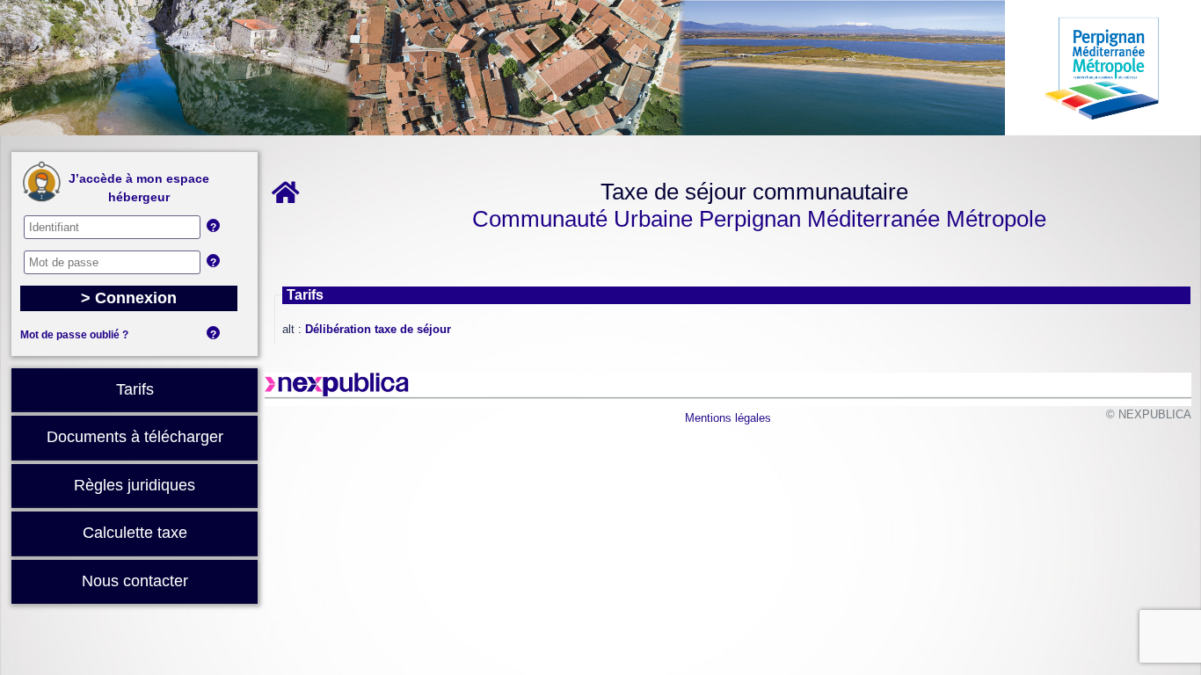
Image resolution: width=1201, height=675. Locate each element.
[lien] (289, 197)
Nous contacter (135, 581)
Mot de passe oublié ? (74, 335)
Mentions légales (728, 418)
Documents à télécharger (135, 437)
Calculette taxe (135, 532)
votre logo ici (600, 67)
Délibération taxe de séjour (378, 329)
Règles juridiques (134, 485)
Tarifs (135, 389)
